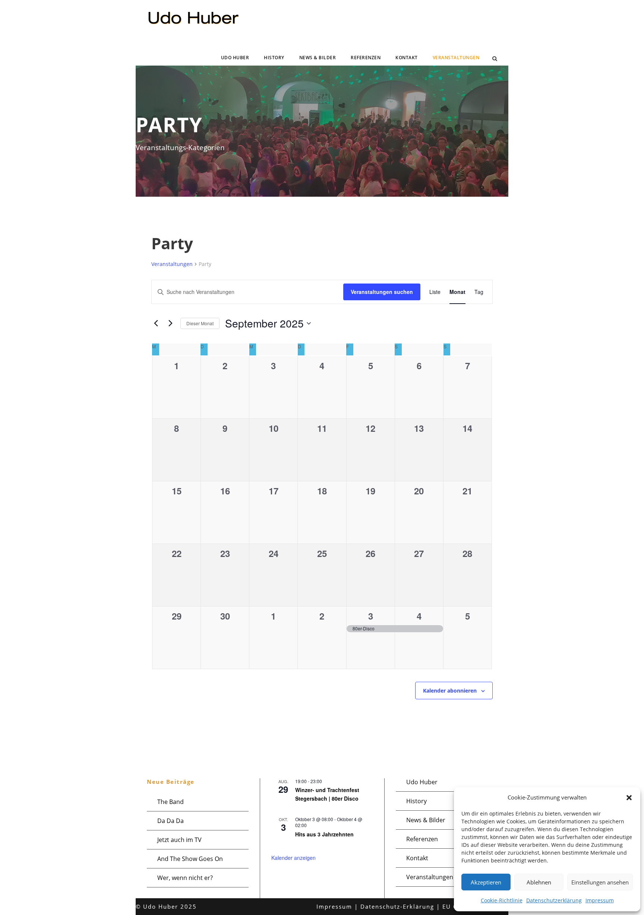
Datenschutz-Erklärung (397, 906)
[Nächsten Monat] (170, 323)
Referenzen (366, 57)
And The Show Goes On (190, 859)
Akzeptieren (486, 882)
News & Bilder (317, 57)
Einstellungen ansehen (600, 882)
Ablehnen (539, 882)
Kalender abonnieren (450, 690)
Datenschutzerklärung (554, 900)
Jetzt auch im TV (179, 840)
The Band (170, 802)
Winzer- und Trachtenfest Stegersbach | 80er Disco (327, 794)
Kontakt (406, 57)
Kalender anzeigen (293, 857)
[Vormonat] (155, 323)
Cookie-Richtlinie (502, 900)
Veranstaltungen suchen (382, 291)
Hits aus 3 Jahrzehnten (324, 834)
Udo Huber (235, 57)
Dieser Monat (200, 323)
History (274, 57)
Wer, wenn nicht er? (185, 878)
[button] (629, 797)
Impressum (599, 900)
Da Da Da (170, 821)
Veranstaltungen (456, 57)
